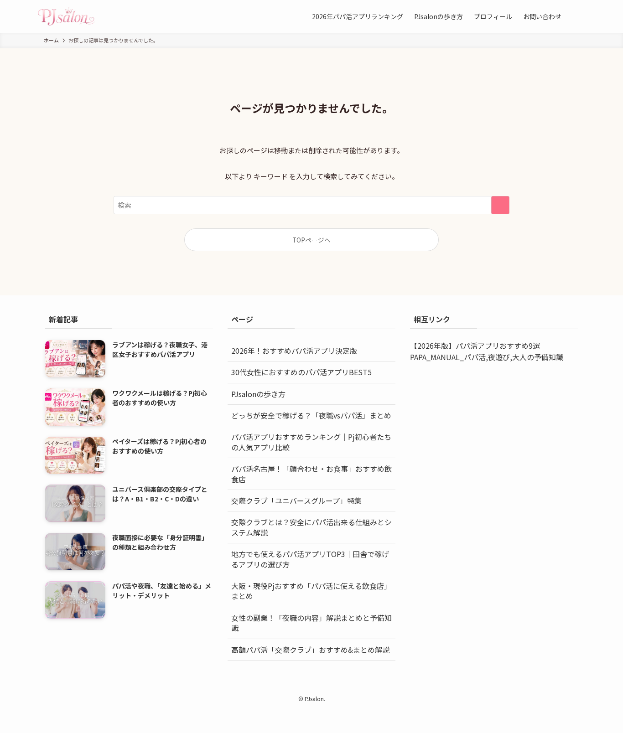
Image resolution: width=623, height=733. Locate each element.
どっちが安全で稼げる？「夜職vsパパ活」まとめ (311, 415)
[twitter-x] (284, 686)
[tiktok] (306, 686)
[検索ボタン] (576, 16)
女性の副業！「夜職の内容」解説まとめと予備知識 (311, 622)
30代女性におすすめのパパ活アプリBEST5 (301, 371)
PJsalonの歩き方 (258, 393)
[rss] (328, 686)
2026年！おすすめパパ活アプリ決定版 (294, 350)
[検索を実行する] (500, 205)
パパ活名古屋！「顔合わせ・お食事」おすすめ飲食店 (311, 473)
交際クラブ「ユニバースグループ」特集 (296, 500)
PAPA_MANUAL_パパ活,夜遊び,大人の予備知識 (486, 356)
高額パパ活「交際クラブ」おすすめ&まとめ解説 (310, 649)
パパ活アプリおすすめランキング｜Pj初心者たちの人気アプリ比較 (311, 441)
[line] (317, 686)
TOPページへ (311, 239)
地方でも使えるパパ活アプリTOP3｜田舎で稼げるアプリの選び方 (310, 558)
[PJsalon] (66, 16)
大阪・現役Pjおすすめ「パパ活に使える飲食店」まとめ (311, 590)
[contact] (339, 686)
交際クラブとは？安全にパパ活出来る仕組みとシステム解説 (311, 526)
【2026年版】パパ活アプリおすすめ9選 (475, 345)
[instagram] (295, 686)
